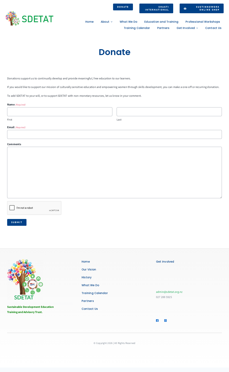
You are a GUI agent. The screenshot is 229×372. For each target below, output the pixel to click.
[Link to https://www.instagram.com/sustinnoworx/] (166, 320)
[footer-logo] (25, 260)
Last (119, 119)
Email (16, 127)
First (9, 119)
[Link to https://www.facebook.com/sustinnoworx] (158, 320)
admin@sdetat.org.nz (169, 292)
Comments (14, 144)
